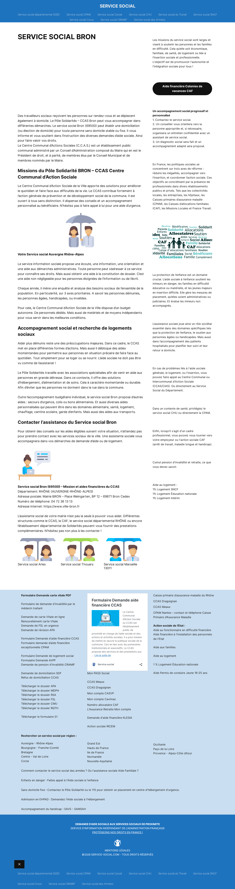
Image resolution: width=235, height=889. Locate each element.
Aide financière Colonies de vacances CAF (182, 89)
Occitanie (159, 744)
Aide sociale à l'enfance (83, 780)
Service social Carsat (110, 14)
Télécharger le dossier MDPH (40, 690)
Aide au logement (164, 656)
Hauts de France (98, 748)
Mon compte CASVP (100, 693)
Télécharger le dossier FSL (38, 699)
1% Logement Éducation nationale (175, 493)
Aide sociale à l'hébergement (86, 799)
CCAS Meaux (95, 681)
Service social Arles (32, 564)
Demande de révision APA (38, 630)
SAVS (67, 809)
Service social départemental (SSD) (39, 14)
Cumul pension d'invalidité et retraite (177, 462)
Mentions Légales (117, 850)
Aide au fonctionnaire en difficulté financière (182, 630)
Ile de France (95, 752)
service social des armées (68, 770)
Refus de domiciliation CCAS (40, 677)
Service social (117, 6)
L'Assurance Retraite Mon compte (109, 709)
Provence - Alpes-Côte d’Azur (172, 753)
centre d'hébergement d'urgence (157, 790)
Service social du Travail (172, 14)
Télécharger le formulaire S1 (39, 716)
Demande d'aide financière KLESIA (109, 717)
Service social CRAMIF (114, 19)
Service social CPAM (79, 14)
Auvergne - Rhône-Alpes (37, 743)
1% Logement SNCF (165, 489)
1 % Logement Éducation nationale (175, 664)
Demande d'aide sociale (92, 824)
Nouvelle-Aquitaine (99, 761)
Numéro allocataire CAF (102, 704)
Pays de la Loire (163, 749)
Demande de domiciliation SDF (41, 673)
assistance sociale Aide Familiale (115, 770)
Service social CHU (140, 14)
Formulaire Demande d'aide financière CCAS (50, 638)
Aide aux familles (164, 647)
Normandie (94, 756)
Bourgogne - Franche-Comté (40, 747)
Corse (25, 761)
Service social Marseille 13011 (120, 566)
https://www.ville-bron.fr (62, 506)
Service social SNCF (205, 14)
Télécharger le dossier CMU (39, 703)
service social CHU (165, 413)
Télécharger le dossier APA (38, 686)
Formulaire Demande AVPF (38, 660)
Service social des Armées (149, 19)
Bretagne (27, 752)
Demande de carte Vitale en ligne (43, 617)
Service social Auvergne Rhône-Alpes (55, 254)
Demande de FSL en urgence (40, 625)
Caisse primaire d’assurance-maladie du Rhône (183, 595)
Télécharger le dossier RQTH (39, 708)
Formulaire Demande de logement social (47, 656)
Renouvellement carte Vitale (39, 621)
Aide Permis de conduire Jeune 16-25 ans (180, 673)
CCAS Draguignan (99, 687)
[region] (81, 78)
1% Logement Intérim (166, 498)
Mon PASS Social (98, 673)
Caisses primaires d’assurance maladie (177, 199)
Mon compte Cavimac (101, 699)
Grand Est (93, 743)
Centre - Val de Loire (34, 756)
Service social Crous (82, 19)
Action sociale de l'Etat (168, 625)
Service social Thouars (77, 564)
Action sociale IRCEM (101, 726)
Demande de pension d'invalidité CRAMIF (48, 664)
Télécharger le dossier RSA (38, 695)
